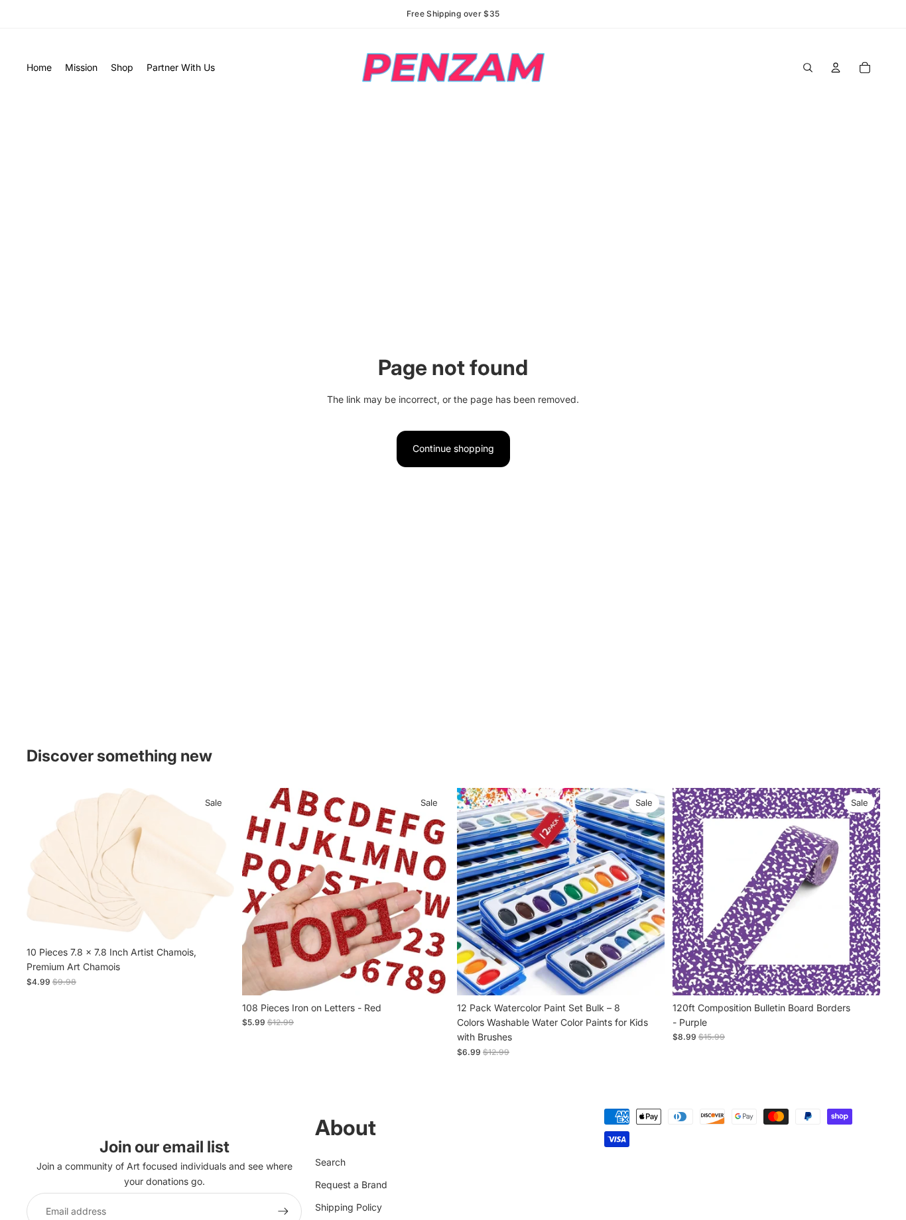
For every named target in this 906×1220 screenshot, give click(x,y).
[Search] (807, 67)
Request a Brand (351, 1184)
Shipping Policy (348, 1207)
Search (330, 1162)
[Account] (835, 67)
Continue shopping (453, 448)
